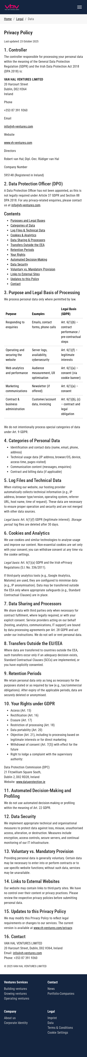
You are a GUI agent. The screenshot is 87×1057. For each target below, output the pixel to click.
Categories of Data (23, 225)
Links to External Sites (25, 274)
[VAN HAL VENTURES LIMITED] (12, 7)
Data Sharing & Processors (28, 240)
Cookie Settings (58, 1032)
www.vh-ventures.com (18, 143)
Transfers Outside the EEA (28, 245)
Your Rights (18, 255)
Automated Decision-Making (29, 259)
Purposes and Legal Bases (28, 221)
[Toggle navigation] (79, 7)
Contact (16, 284)
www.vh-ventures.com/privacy (53, 928)
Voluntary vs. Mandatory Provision (33, 269)
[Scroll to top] (78, 1048)
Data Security (19, 264)
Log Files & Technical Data (28, 230)
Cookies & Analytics (23, 235)
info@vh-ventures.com (18, 126)
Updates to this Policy (25, 279)
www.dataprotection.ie (30, 782)
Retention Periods (22, 250)
